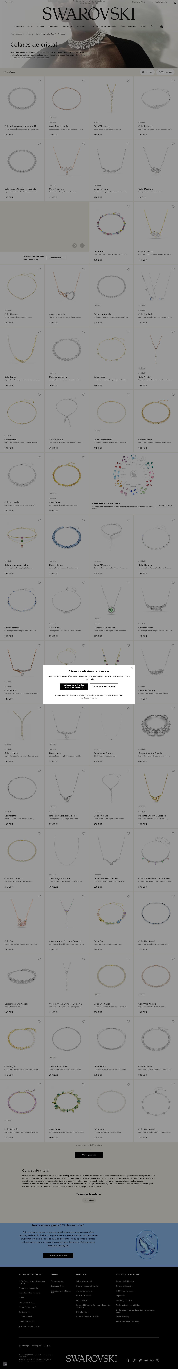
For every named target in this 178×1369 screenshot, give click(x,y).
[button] (132, 668)
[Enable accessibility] (5, 1364)
